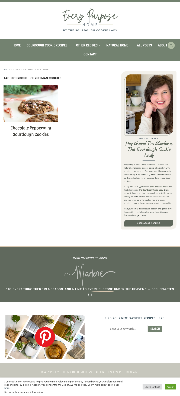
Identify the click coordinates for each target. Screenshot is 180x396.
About (162, 45)
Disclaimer (133, 372)
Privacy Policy (49, 372)
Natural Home (117, 45)
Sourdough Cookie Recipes (47, 45)
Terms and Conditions (77, 372)
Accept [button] (170, 386)
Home (17, 45)
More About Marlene (148, 223)
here (6, 387)
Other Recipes (87, 45)
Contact (90, 54)
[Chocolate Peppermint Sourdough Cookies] (31, 87)
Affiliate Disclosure (109, 372)
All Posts (144, 45)
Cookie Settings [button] (152, 386)
